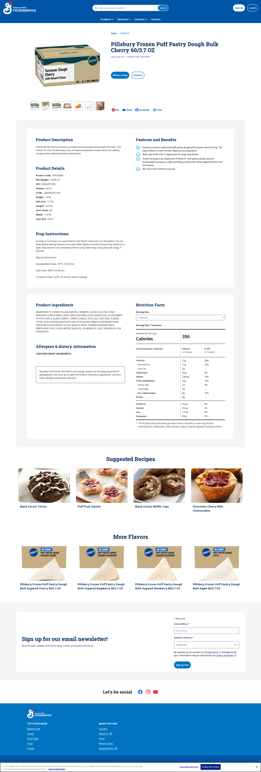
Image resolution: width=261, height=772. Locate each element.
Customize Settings (189, 767)
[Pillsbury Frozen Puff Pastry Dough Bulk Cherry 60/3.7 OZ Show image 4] (67, 105)
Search (163, 8)
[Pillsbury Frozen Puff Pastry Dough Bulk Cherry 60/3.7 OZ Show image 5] (78, 105)
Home (114, 33)
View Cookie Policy (57, 769)
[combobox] (127, 8)
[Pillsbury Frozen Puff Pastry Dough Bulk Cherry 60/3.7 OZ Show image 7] (100, 105)
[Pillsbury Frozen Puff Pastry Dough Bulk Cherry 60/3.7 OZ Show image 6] (89, 105)
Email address (181, 624)
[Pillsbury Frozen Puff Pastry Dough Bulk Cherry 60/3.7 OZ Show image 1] (34, 105)
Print (159, 109)
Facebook (144, 109)
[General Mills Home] (39, 714)
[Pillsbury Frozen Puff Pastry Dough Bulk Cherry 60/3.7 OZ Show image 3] (56, 105)
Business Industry (183, 637)
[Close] (257, 767)
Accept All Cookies (210, 767)
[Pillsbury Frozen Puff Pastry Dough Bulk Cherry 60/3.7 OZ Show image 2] (45, 105)
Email (129, 110)
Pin (117, 109)
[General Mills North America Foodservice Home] (19, 8)
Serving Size (142, 312)
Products (124, 33)
